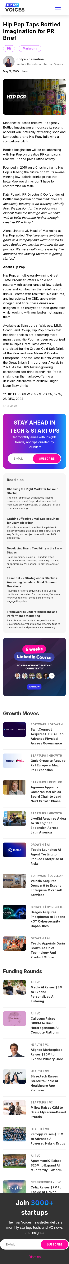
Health (36, 1044)
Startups (38, 755)
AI (48, 844)
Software (39, 724)
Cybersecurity (56, 907)
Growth (56, 724)
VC (38, 982)
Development (57, 782)
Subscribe (46, 458)
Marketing (30, 48)
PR (9, 48)
